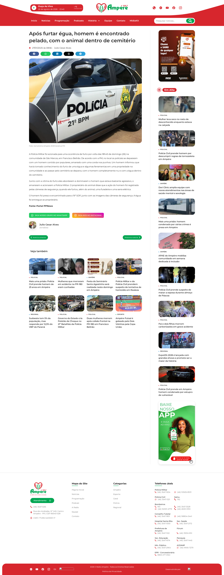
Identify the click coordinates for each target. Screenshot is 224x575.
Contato (121, 20)
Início (34, 20)
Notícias (45, 20)
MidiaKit (134, 20)
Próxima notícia (131, 237)
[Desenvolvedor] (189, 569)
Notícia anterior (39, 237)
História (92, 20)
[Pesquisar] (190, 21)
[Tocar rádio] (34, 7)
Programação (62, 20)
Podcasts (79, 20)
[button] (34, 54)
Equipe (108, 20)
